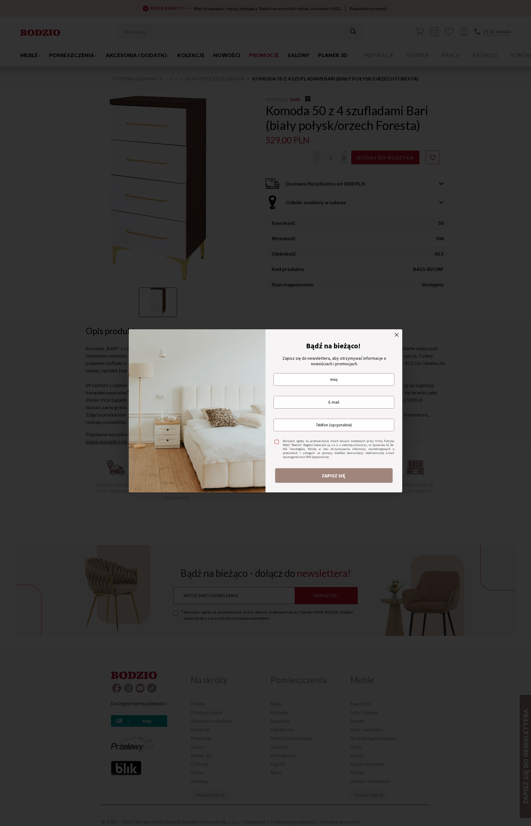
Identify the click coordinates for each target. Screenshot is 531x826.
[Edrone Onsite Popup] (265, 413)
